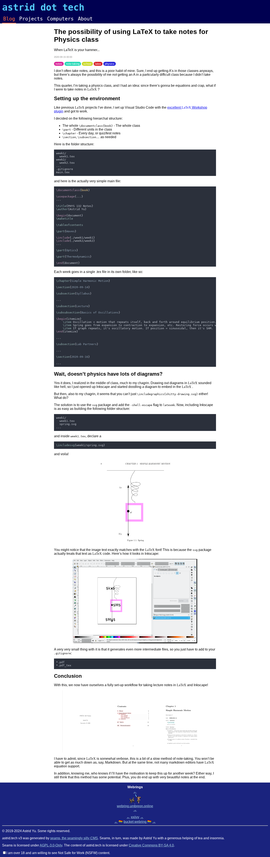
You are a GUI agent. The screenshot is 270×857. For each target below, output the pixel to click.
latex (98, 63)
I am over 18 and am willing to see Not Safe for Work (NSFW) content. (58, 853)
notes (58, 63)
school (87, 63)
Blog (9, 19)
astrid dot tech (43, 7)
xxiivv (135, 817)
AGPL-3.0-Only (51, 845)
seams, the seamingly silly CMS (74, 838)
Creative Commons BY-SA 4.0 (151, 845)
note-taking (73, 63)
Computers (60, 19)
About (85, 19)
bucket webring (135, 821)
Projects (31, 19)
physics (109, 63)
